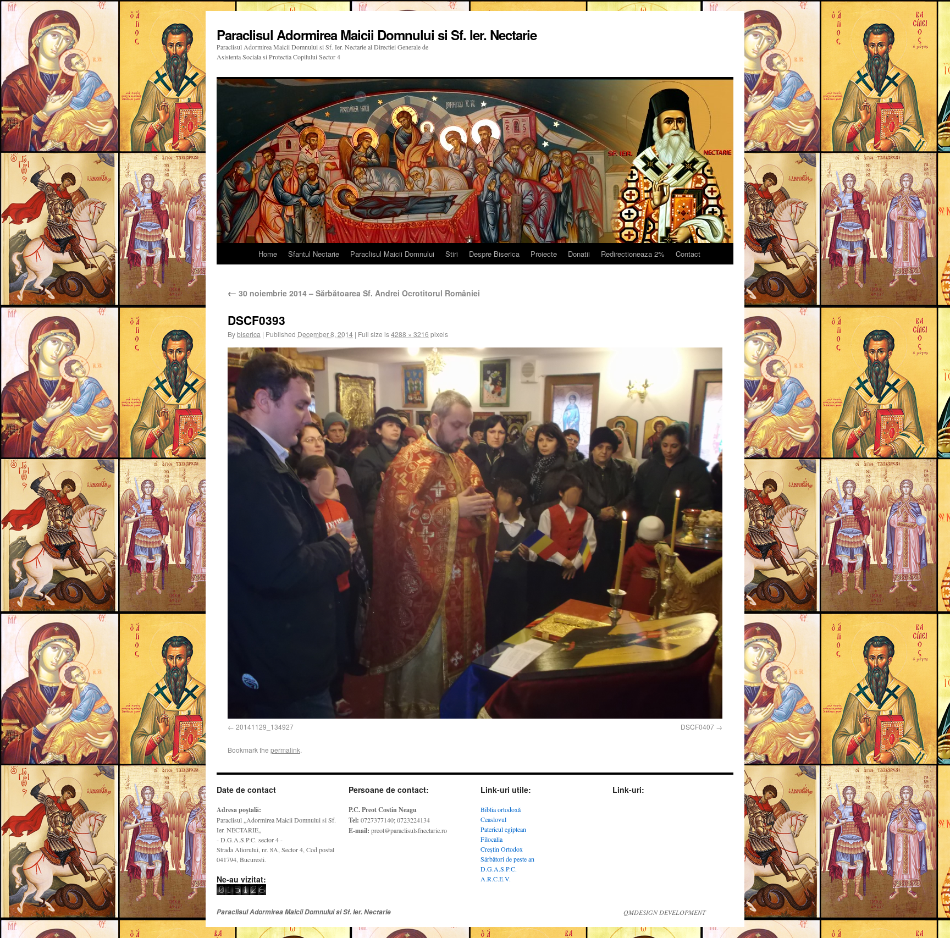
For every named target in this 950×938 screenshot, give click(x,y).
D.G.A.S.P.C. (498, 868)
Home (267, 254)
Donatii (579, 254)
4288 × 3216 (410, 334)
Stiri (451, 254)
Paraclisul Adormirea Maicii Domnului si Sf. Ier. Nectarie (377, 34)
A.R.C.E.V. (495, 878)
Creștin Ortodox (501, 849)
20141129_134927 (265, 726)
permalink (285, 749)
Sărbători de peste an (507, 858)
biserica (249, 334)
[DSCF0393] (475, 533)
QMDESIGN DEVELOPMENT (664, 912)
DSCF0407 (697, 726)
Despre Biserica (494, 254)
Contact (688, 254)
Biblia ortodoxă (500, 809)
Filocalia (491, 839)
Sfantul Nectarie (313, 254)
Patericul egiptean (503, 829)
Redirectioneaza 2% (633, 254)
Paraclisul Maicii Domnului (392, 254)
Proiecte (544, 254)
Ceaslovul (493, 819)
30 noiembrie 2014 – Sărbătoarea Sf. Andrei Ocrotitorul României (354, 293)
